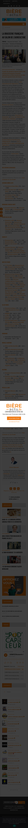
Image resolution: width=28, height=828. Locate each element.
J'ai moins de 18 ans (14, 421)
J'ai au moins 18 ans (14, 418)
